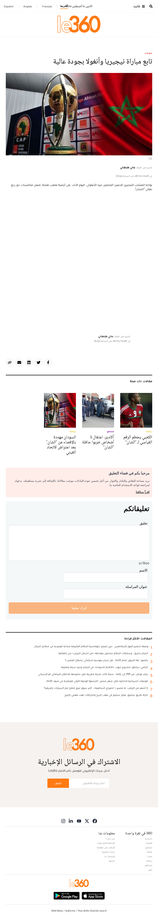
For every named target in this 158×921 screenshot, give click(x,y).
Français (47, 6)
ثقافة (149, 852)
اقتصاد (149, 843)
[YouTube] (79, 821)
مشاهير (148, 865)
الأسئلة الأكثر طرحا (106, 843)
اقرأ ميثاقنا (143, 492)
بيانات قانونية (108, 852)
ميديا (149, 856)
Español (8, 6)
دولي (150, 869)
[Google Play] (66, 895)
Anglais (27, 6)
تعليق (143, 523)
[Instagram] (63, 821)
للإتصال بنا (109, 856)
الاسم (143, 570)
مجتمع (148, 847)
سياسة (148, 838)
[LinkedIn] (71, 821)
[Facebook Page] (94, 821)
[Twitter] (87, 821)
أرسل (58, 783)
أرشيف (111, 860)
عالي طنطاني (127, 167)
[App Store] (93, 895)
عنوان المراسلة (136, 587)
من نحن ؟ (110, 838)
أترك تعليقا (79, 608)
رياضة (149, 860)
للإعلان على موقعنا (106, 847)
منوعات (148, 53)
